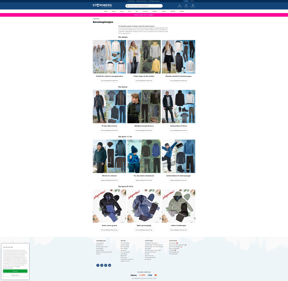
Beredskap (148, 259)
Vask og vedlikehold (150, 252)
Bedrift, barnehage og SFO (104, 252)
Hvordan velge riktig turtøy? (153, 250)
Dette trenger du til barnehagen (154, 246)
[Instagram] (105, 265)
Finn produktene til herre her (109, 130)
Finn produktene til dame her (109, 80)
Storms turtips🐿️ (174, 248)
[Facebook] (97, 265)
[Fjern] (160, 6)
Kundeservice (100, 243)
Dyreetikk (123, 250)
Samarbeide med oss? (127, 259)
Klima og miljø (125, 246)
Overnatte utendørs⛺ (175, 246)
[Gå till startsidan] (102, 6)
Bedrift (182, 11)
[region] (15, 261)
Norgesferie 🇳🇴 (173, 243)
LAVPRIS (172, 11)
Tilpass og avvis (15, 275)
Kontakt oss (99, 245)
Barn (129, 11)
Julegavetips (96, 18)
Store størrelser (149, 255)
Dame (114, 11)
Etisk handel (124, 248)
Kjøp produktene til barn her (109, 180)
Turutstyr (145, 11)
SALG (105, 11)
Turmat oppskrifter (150, 257)
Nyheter (155, 11)
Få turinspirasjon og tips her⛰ (178, 245)
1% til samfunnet (125, 252)
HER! (150, 15)
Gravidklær (148, 248)
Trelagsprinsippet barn (151, 243)
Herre (122, 11)
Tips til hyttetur (173, 254)
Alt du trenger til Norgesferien (153, 245)
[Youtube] (101, 265)
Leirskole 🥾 (172, 250)
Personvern (124, 257)
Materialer (124, 255)
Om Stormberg (125, 243)
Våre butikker (100, 250)
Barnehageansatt (174, 252)
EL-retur (147, 254)
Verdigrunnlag (125, 245)
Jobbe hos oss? (125, 261)
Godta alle (15, 271)
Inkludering (124, 254)
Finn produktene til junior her (109, 230)
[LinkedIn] (109, 265)
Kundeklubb (99, 248)
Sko (137, 11)
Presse (98, 254)
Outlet (164, 11)
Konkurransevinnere (102, 246)
